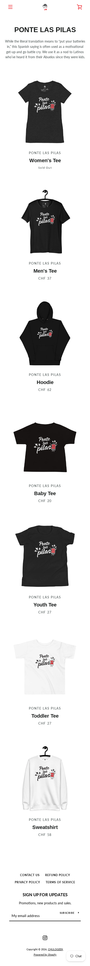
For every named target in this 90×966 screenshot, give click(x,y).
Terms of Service (60, 882)
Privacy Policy (27, 882)
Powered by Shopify (45, 954)
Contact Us (30, 875)
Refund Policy (57, 875)
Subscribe (67, 912)
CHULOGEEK (55, 949)
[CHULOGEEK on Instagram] (45, 937)
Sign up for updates (45, 894)
